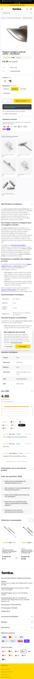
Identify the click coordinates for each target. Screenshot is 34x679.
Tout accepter (23, 346)
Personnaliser (9, 346)
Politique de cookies (16, 342)
